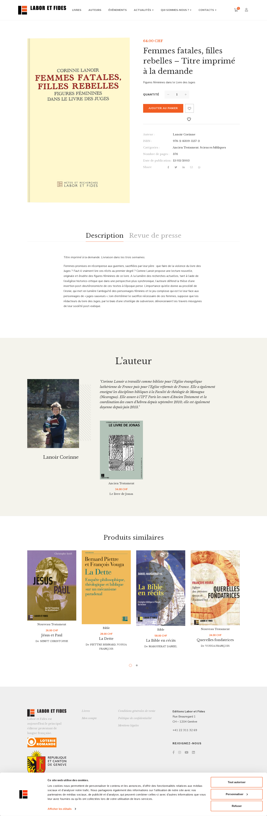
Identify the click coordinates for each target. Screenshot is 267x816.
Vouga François (217, 645)
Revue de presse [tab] (155, 235)
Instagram (179, 752)
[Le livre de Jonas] (121, 450)
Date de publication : (157, 160)
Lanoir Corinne (184, 134)
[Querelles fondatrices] (215, 587)
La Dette (106, 639)
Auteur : (149, 134)
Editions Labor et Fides (189, 711)
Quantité (151, 94)
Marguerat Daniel (163, 646)
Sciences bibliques (213, 147)
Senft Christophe (54, 641)
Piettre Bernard (103, 644)
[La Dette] (106, 587)
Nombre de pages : (156, 154)
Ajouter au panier (163, 108)
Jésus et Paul (51, 635)
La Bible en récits (161, 641)
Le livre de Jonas (121, 494)
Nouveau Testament (51, 624)
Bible (106, 628)
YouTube (186, 752)
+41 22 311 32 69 (185, 730)
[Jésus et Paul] (51, 585)
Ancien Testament (186, 147)
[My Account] (247, 10)
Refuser (237, 805)
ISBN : (147, 141)
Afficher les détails (60, 808)
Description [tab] (105, 235)
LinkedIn (193, 752)
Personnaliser (234, 793)
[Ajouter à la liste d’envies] (189, 108)
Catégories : (151, 147)
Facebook (174, 752)
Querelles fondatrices (215, 640)
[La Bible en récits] (160, 588)
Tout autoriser (237, 782)
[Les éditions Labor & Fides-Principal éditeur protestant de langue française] (42, 10)
